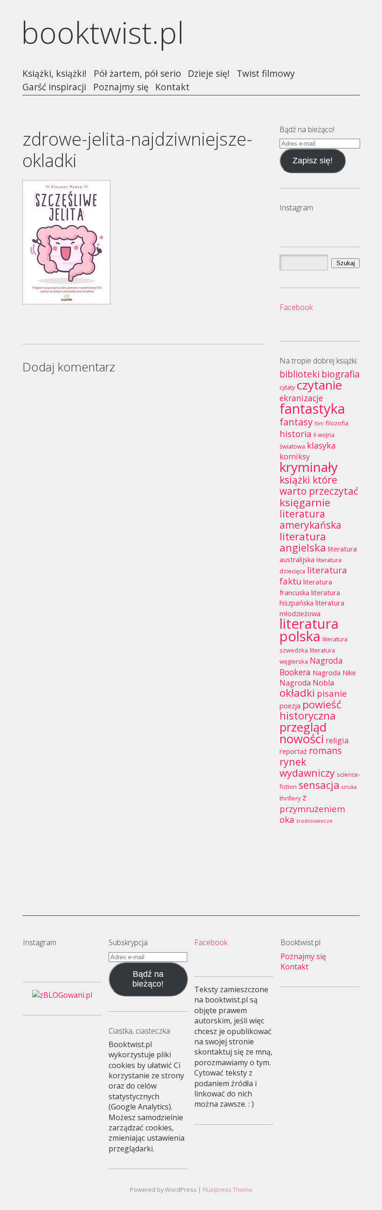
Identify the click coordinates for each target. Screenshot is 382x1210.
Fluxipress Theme (227, 1189)
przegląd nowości (303, 733)
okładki (297, 693)
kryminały (309, 467)
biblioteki (300, 374)
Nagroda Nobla (307, 683)
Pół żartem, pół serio (137, 74)
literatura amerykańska (310, 519)
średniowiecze (314, 821)
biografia (340, 374)
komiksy (295, 456)
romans (325, 750)
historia (296, 433)
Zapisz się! (313, 160)
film (319, 423)
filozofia (337, 423)
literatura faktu (313, 575)
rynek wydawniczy (307, 767)
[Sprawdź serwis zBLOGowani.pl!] (62, 995)
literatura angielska (303, 542)
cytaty (287, 387)
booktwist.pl (102, 32)
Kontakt (172, 87)
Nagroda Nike (334, 672)
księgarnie (305, 502)
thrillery (290, 798)
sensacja (319, 785)
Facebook (296, 307)
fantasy (296, 421)
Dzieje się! (209, 74)
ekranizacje (301, 397)
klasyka (321, 445)
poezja (290, 705)
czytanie (319, 384)
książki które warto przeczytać (319, 485)
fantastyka (312, 408)
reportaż (293, 751)
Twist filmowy (266, 74)
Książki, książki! (54, 74)
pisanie (332, 693)
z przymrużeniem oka (312, 808)
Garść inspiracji (54, 87)
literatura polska (309, 629)
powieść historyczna (310, 710)
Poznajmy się (121, 87)
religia (337, 740)
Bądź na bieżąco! (148, 978)
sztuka (349, 787)
